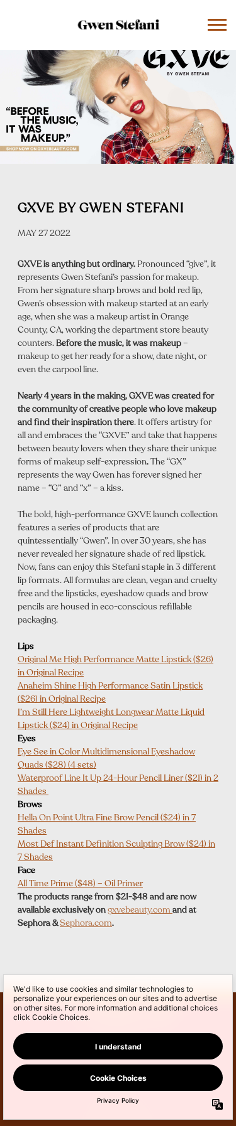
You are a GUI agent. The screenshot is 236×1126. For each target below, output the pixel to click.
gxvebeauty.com (140, 910)
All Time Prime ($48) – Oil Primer (80, 884)
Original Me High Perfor (63, 660)
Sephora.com (86, 923)
